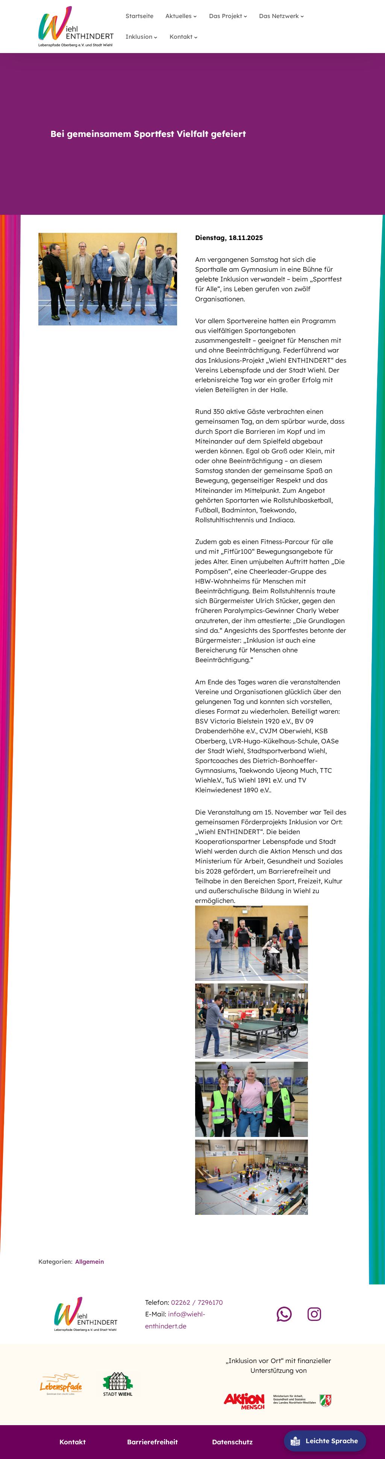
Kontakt (72, 1442)
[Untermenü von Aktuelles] (195, 16)
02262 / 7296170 (197, 1302)
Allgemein (89, 1261)
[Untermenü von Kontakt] (195, 36)
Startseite (139, 16)
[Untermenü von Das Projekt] (245, 16)
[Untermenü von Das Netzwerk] (302, 16)
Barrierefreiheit (152, 1442)
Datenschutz (232, 1442)
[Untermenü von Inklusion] (155, 36)
